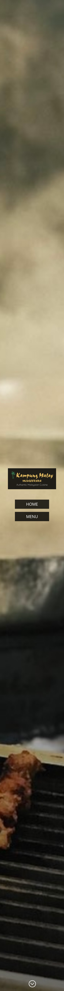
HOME (32, 504)
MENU (32, 516)
